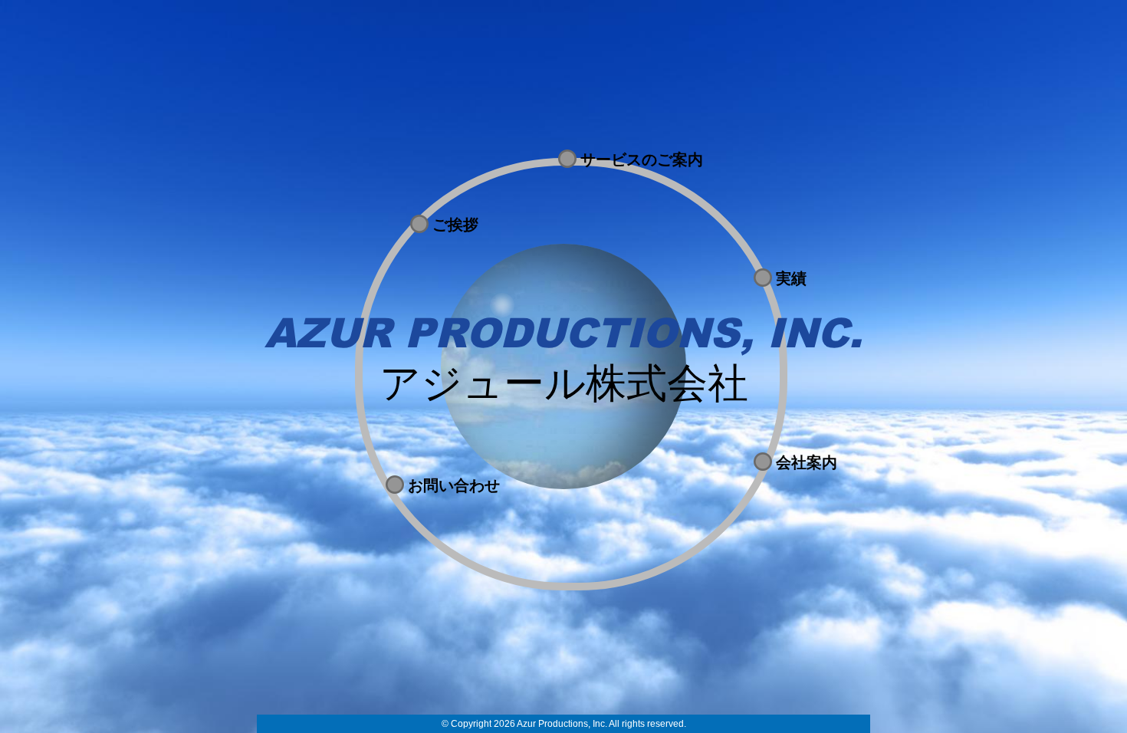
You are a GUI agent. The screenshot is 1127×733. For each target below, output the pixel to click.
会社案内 (806, 462)
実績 (791, 278)
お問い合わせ (454, 485)
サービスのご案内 (641, 159)
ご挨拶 (455, 224)
